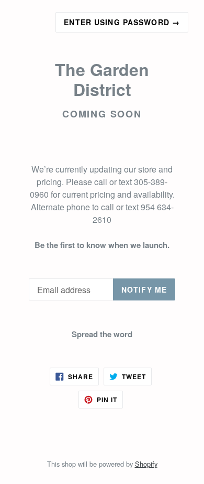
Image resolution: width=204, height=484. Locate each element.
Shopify (146, 464)
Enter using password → (122, 22)
